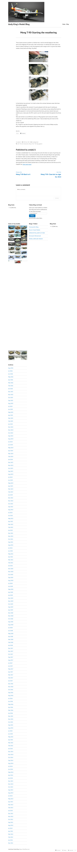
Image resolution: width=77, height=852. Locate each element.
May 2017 (10, 669)
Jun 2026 (10, 374)
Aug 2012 (10, 825)
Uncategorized (35, 142)
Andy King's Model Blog (19, 24)
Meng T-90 (31, 144)
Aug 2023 (10, 474)
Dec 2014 (10, 751)
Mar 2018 (10, 639)
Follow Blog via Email (35, 205)
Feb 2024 (10, 456)
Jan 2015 (10, 748)
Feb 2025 (10, 421)
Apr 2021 (10, 557)
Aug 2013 (10, 793)
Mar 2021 (10, 560)
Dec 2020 (10, 568)
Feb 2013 (10, 807)
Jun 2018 (10, 630)
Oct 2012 (10, 819)
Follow (32, 216)
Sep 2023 (10, 471)
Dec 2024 (10, 427)
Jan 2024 (10, 459)
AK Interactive (25, 144)
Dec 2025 (10, 391)
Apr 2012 (10, 831)
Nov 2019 (10, 601)
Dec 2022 (10, 498)
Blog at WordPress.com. (24, 849)
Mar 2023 (10, 489)
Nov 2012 (10, 816)
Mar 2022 (10, 524)
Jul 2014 (10, 766)
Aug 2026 (10, 368)
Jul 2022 (10, 512)
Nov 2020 (10, 571)
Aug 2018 (10, 624)
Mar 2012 (10, 834)
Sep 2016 (10, 692)
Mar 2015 (10, 742)
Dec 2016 (10, 683)
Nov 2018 (10, 616)
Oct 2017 (10, 654)
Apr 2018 (10, 636)
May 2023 (10, 483)
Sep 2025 (10, 400)
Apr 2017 (10, 672)
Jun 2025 (10, 409)
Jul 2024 (10, 442)
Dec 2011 (10, 843)
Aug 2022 (10, 509)
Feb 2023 (10, 492)
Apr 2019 (10, 610)
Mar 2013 (10, 804)
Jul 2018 (10, 627)
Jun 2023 (10, 480)
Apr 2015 (10, 740)
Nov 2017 (10, 651)
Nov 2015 (10, 719)
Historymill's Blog (33, 227)
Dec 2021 (10, 533)
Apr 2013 (10, 802)
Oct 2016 (10, 689)
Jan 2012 (10, 840)
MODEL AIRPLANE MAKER (36, 239)
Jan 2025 (10, 424)
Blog (67, 24)
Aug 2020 (10, 580)
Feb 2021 (10, 563)
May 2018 (10, 633)
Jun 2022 (10, 515)
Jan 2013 (10, 810)
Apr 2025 (10, 415)
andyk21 (19, 142)
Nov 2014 (10, 754)
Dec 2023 (10, 462)
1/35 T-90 (19, 144)
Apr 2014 (10, 775)
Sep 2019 (10, 607)
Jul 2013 (10, 796)
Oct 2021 (10, 539)
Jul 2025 (10, 406)
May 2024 (10, 447)
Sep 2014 (10, 760)
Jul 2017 (10, 663)
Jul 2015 (10, 731)
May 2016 (10, 704)
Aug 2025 (10, 403)
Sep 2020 (10, 577)
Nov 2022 (10, 501)
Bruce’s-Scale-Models (34, 230)
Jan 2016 (10, 713)
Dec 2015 (10, 716)
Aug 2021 (10, 545)
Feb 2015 (10, 745)
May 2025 (10, 412)
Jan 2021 (10, 565)
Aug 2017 (10, 660)
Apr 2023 (10, 486)
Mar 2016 (10, 710)
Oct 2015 (10, 722)
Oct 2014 (10, 757)
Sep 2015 (10, 725)
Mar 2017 (10, 675)
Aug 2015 (10, 728)
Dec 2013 (10, 781)
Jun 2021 (10, 551)
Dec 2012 (10, 813)
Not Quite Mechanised (35, 236)
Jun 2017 (10, 666)
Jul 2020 (10, 583)
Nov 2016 (10, 686)
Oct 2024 (10, 433)
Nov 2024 (10, 430)
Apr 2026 (10, 380)
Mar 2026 (10, 383)
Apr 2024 (10, 450)
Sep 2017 (10, 657)
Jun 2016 (10, 701)
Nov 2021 (10, 536)
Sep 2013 (10, 790)
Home (63, 24)
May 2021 (10, 554)
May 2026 (10, 377)
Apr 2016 (10, 707)
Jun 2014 (10, 769)
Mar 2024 (10, 453)
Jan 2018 (10, 645)
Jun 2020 (10, 586)
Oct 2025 (10, 397)
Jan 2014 (10, 778)
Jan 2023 (10, 495)
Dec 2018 (10, 613)
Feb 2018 (10, 642)
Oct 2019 (10, 604)
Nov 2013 (10, 784)
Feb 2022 (10, 527)
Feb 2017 (10, 678)
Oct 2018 (10, 619)
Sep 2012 (10, 822)
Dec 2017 (10, 648)
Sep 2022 (10, 506)
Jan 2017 (10, 681)
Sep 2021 (10, 542)
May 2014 (10, 772)
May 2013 (10, 799)
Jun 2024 (10, 445)
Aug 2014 (10, 763)
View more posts (27, 164)
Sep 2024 (10, 436)
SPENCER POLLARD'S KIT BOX (37, 233)
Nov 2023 (10, 465)
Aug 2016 (10, 695)
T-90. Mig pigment (38, 144)
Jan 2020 (10, 595)
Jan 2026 (10, 388)
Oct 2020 (10, 574)
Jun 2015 (10, 734)
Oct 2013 (10, 787)
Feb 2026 (10, 386)
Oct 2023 (10, 468)
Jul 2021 (10, 548)
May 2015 (10, 737)
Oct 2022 (10, 504)
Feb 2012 (10, 837)
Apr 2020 (10, 592)
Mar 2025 (10, 418)
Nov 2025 (10, 394)
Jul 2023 (10, 477)
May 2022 (10, 518)
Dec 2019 (10, 598)
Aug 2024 (10, 439)
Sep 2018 (10, 622)
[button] (11, 227)
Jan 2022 (10, 530)
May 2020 (10, 589)
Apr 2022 (10, 521)
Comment (57, 198)
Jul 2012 (10, 828)
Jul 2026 (10, 371)
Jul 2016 (10, 698)
